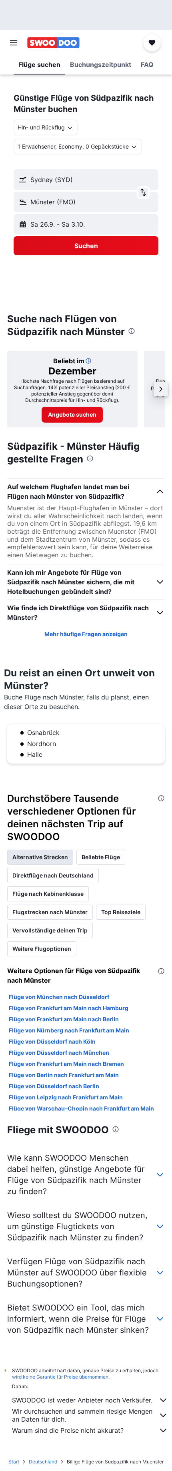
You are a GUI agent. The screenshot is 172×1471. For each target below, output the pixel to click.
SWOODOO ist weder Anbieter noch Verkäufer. (82, 1400)
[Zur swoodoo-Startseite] (53, 42)
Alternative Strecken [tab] (40, 857)
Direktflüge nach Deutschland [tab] (53, 875)
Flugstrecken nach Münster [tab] (50, 912)
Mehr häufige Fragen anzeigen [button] (86, 634)
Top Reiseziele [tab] (120, 912)
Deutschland (43, 1462)
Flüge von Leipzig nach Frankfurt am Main (66, 1097)
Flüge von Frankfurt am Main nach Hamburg (68, 1008)
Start (13, 1462)
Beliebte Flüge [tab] (101, 857)
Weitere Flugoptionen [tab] (41, 948)
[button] (13, 42)
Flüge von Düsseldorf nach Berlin (54, 1086)
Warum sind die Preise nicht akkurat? (68, 1430)
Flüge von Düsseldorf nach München (59, 1052)
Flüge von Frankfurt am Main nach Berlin (64, 1019)
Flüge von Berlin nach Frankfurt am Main (64, 1074)
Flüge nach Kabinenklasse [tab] (48, 893)
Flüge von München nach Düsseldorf (59, 996)
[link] (72, 415)
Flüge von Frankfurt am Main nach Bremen (66, 1063)
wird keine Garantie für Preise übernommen (60, 1377)
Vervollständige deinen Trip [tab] (50, 930)
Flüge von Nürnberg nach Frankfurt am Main (69, 1030)
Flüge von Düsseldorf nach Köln (52, 1041)
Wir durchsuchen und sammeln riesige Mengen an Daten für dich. (82, 1415)
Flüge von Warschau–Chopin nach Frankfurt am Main (81, 1108)
